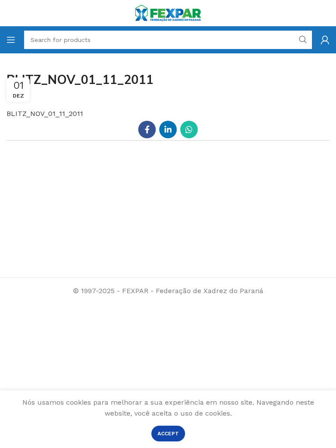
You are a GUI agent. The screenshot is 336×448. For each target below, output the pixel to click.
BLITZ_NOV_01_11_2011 (45, 113)
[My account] (325, 40)
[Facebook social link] (147, 129)
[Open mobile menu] (11, 40)
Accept (168, 433)
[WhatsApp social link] (189, 129)
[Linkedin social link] (168, 129)
